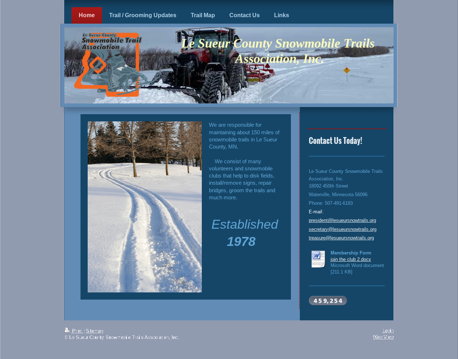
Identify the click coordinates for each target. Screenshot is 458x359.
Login (388, 330)
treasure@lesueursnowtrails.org (341, 238)
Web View (383, 337)
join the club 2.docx (351, 259)
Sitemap (94, 331)
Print (77, 331)
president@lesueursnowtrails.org (342, 220)
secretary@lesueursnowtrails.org (342, 229)
